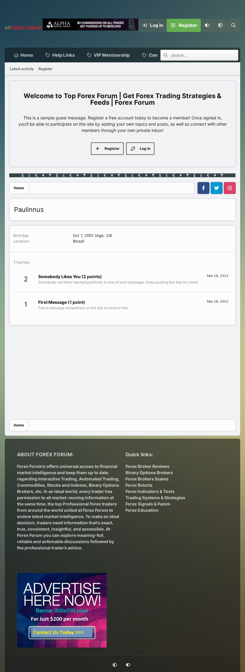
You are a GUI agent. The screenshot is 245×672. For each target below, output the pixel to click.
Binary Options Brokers (149, 472)
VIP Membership (112, 55)
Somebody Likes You (59, 276)
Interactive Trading (57, 478)
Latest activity (22, 69)
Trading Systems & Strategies (155, 497)
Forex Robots (138, 485)
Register (45, 69)
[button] (220, 25)
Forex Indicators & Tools (149, 491)
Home (26, 55)
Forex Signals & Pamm (147, 503)
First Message (52, 302)
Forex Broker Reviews (147, 466)
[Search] (233, 25)
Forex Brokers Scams (147, 478)
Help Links (63, 55)
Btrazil (78, 241)
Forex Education (142, 510)
